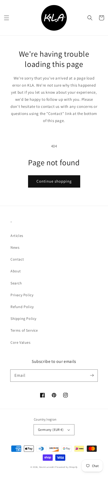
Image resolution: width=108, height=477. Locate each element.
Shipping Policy (23, 318)
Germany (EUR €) (50, 429)
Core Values (20, 342)
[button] (6, 18)
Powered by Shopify (66, 466)
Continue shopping (54, 181)
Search (16, 283)
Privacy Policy (21, 295)
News (14, 247)
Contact (17, 259)
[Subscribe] (92, 375)
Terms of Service (24, 330)
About (15, 271)
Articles (16, 235)
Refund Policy (22, 306)
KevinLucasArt (47, 466)
